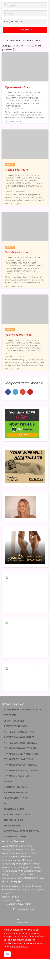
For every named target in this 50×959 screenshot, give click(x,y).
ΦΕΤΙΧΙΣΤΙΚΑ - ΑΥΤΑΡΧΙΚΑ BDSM (24, 271)
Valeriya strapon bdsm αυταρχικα (17, 877)
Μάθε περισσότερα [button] (19, 946)
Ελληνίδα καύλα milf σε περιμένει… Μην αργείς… (25, 889)
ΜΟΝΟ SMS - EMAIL (14, 809)
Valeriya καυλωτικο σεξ (18, 334)
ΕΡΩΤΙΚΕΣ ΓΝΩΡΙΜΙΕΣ (32, 101)
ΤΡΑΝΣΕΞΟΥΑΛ (12, 825)
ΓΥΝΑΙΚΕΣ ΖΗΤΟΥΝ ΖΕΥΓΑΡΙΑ (20, 748)
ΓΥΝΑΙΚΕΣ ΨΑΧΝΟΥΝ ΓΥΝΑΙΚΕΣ (21, 770)
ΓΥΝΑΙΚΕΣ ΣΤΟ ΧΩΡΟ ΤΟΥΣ (25, 95)
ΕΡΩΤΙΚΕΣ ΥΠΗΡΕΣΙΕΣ (15, 103)
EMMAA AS (7, 900)
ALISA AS (6, 896)
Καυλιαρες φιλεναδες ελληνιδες (17, 886)
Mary (8, 109)
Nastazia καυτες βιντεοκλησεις (16, 870)
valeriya (9, 356)
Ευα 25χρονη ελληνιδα (12, 849)
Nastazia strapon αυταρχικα (15, 863)
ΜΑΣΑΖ (27, 103)
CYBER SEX (10, 715)
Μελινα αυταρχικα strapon (14, 853)
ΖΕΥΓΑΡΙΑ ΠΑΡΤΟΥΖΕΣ (16, 798)
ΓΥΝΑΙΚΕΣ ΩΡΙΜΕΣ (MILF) (32, 183)
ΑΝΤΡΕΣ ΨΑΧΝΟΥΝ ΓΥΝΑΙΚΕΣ (20, 742)
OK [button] (7, 954)
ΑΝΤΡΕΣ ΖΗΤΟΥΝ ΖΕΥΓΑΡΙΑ (19, 731)
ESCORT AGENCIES (14, 720)
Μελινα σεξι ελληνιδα (12, 846)
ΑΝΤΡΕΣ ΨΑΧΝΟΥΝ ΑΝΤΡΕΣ (19, 737)
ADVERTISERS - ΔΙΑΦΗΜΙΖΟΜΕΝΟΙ (22, 709)
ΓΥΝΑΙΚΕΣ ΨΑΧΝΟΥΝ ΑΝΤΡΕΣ (18, 98)
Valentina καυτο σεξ (17, 252)
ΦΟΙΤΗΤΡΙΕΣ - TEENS (15, 836)
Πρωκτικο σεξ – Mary (17, 87)
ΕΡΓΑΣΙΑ (8, 781)
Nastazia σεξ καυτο (16, 169)
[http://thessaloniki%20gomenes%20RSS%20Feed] (17, 49)
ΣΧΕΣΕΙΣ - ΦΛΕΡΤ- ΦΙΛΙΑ (17, 814)
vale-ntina (9, 274)
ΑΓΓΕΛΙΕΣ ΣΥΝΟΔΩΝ (16, 93)
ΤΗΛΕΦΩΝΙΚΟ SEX (13, 820)
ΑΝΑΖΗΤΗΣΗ (25, 29)
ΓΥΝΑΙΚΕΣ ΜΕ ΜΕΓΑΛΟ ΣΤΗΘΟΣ (26, 178)
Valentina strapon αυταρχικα (15, 867)
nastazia (9, 191)
